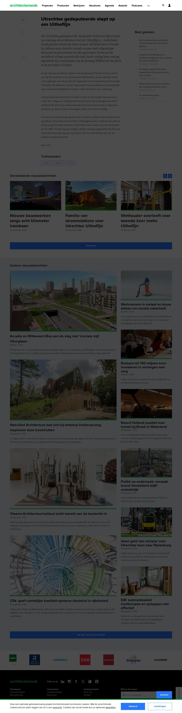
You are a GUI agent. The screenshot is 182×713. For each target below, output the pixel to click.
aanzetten (111, 707)
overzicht (57, 707)
